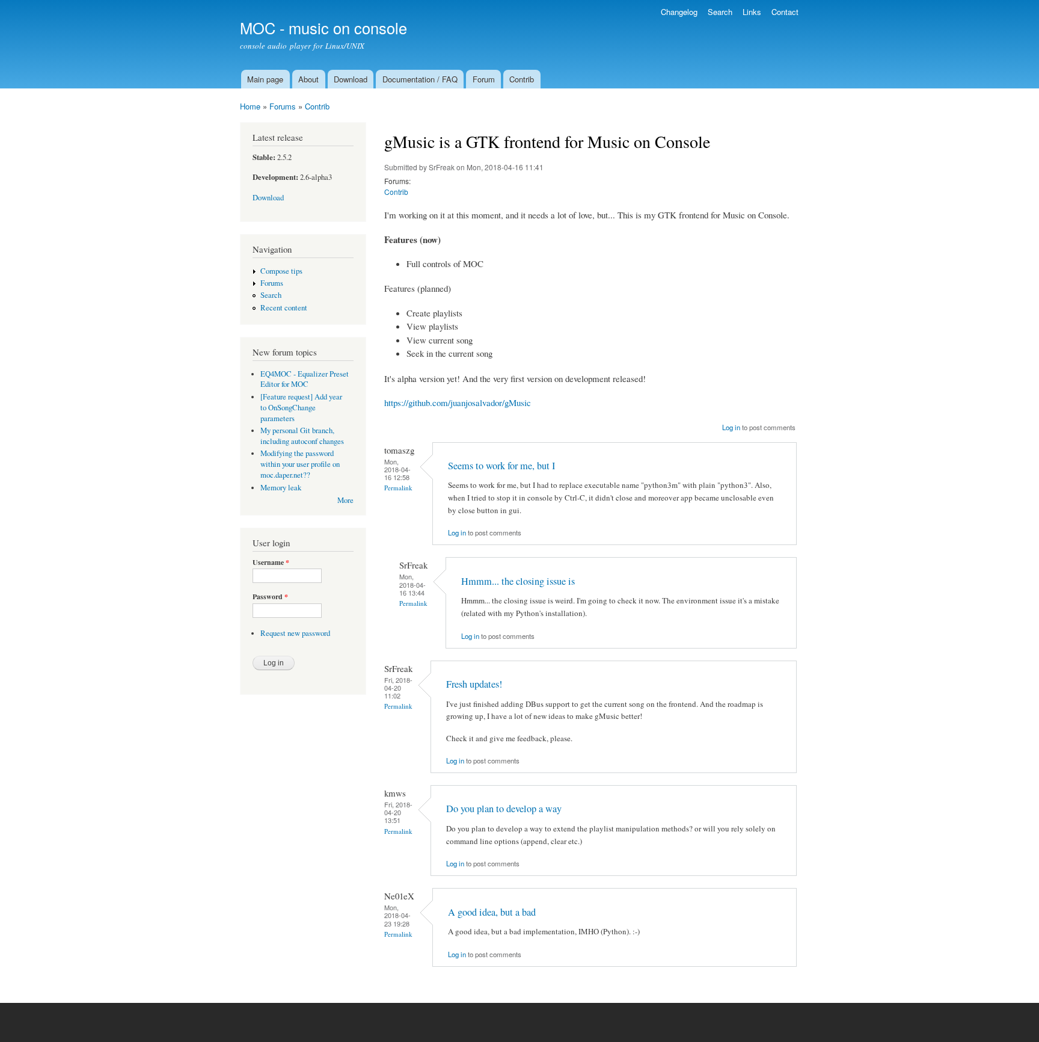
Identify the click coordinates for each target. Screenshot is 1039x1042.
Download (350, 79)
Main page (265, 79)
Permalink (398, 487)
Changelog (679, 11)
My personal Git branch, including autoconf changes (302, 435)
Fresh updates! (474, 684)
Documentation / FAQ (420, 79)
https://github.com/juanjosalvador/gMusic (457, 402)
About (308, 79)
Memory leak (280, 487)
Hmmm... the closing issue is (518, 581)
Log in (731, 427)
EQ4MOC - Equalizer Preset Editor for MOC (304, 379)
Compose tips (281, 271)
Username (271, 562)
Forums (282, 106)
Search (720, 11)
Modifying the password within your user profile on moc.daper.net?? (300, 464)
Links (752, 11)
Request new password (295, 633)
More (345, 500)
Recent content (283, 308)
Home (250, 106)
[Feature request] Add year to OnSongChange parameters (301, 408)
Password (270, 597)
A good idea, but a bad (492, 912)
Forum (484, 79)
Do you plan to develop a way (504, 808)
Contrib (521, 79)
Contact (784, 11)
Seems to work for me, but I (501, 465)
